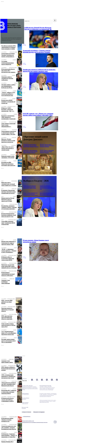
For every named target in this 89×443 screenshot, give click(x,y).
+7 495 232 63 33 (25, 403)
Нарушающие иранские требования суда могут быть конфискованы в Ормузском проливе (11, 26)
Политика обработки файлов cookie (28, 420)
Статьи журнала (26, 416)
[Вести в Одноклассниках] (51, 380)
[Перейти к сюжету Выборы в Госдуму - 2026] (39, 207)
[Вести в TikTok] (56, 380)
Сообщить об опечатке (26, 412)
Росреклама (24, 408)
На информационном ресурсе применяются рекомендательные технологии (34, 422)
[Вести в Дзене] (31, 380)
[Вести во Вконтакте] (46, 380)
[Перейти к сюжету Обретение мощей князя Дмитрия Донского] (39, 164)
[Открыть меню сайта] (55, 20)
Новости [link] (27, 21)
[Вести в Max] (36, 380)
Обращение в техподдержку (38, 412)
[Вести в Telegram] (41, 380)
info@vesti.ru (24, 399)
